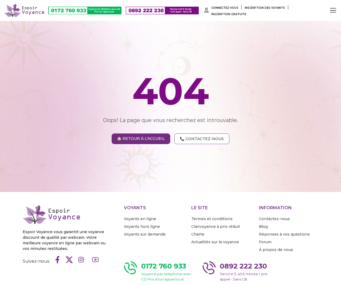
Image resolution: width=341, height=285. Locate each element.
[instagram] (81, 260)
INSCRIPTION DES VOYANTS (265, 8)
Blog (263, 226)
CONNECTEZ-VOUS (224, 8)
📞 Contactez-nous (202, 138)
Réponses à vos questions (284, 234)
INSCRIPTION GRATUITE (228, 14)
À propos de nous (276, 249)
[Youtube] (95, 260)
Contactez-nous (274, 218)
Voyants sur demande (145, 234)
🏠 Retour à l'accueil (141, 138)
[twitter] (69, 260)
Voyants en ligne (140, 218)
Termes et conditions (212, 218)
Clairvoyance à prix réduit (215, 226)
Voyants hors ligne (142, 226)
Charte (197, 234)
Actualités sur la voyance (215, 242)
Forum (265, 242)
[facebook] (57, 260)
